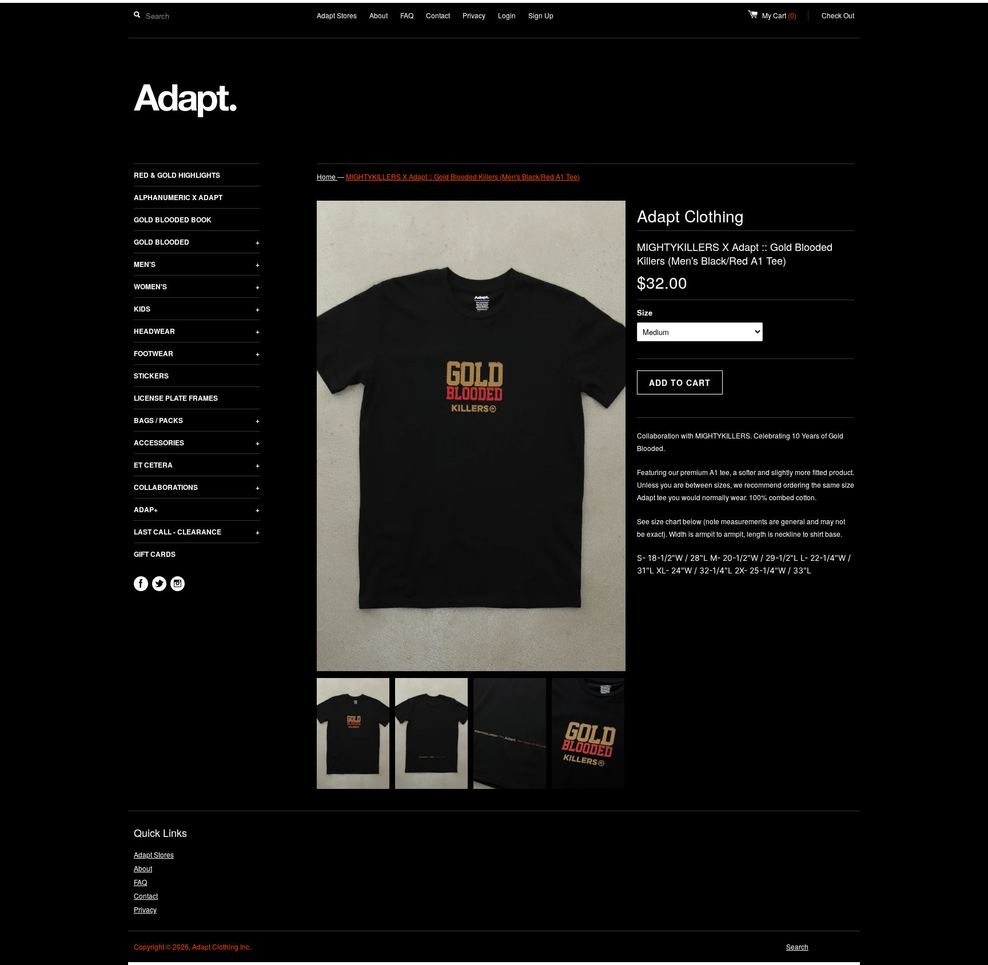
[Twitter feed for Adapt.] (159, 583)
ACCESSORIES (197, 442)
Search (797, 946)
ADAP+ (197, 509)
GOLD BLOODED (197, 242)
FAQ (406, 15)
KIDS (197, 309)
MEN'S (197, 264)
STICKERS (151, 375)
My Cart (785, 15)
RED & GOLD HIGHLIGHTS (177, 175)
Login (507, 15)
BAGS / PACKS (197, 420)
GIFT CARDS (155, 554)
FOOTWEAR (197, 353)
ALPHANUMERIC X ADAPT (178, 197)
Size (644, 312)
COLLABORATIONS (197, 487)
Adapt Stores (337, 15)
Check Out (838, 15)
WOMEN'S (197, 286)
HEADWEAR (197, 331)
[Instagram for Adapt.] (177, 583)
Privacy (474, 15)
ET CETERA (197, 465)
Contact (438, 15)
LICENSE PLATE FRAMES (176, 398)
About (378, 15)
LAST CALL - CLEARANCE (197, 532)
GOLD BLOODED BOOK (173, 219)
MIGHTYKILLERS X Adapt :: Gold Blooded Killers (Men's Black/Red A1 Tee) (463, 176)
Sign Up (540, 15)
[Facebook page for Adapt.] (141, 583)
